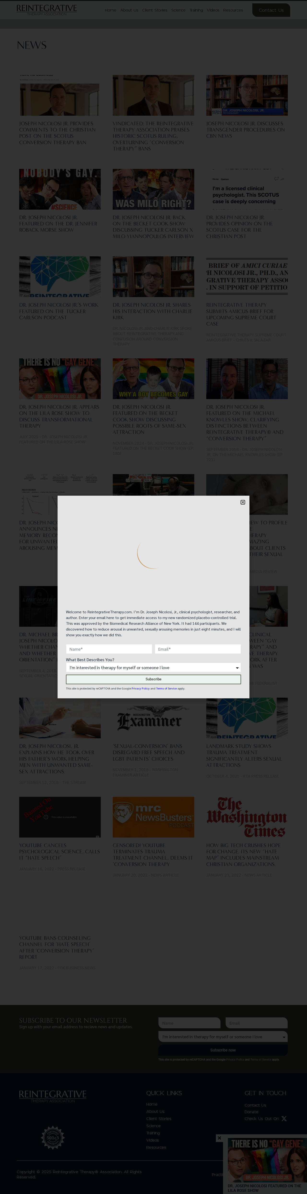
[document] (153, 597)
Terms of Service (166, 688)
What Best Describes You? (90, 659)
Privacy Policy (141, 688)
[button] (243, 502)
